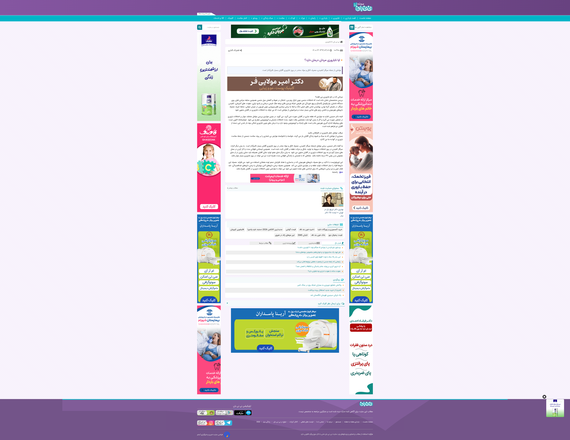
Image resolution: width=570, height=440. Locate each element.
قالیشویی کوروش (237, 229)
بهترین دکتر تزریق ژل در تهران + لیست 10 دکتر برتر (333, 212)
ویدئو (255, 18)
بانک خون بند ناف (318, 235)
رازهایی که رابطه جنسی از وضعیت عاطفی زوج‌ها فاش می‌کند (319, 261)
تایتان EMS (303, 235)
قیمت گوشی (291, 229)
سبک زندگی (268, 18)
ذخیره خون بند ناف (306, 229)
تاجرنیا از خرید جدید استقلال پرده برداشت (324, 290)
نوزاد (303, 18)
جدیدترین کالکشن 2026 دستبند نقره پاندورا (264, 229)
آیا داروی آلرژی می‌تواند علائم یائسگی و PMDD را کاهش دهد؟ (318, 266)
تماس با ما (320, 421)
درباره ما (329, 421)
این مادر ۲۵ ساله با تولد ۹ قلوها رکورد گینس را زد (324, 257)
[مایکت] (243, 412)
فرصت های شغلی (307, 421)
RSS (258, 421)
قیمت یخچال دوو (335, 235)
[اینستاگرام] (205, 425)
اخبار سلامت (242, 18)
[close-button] (544, 397)
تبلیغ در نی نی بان (279, 421)
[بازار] (206, 412)
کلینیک (230, 18)
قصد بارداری (350, 18)
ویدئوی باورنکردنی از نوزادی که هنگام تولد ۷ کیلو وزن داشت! (319, 247)
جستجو (338, 421)
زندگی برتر (266, 421)
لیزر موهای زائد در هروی (284, 235)
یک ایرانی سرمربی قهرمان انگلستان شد (325, 295)
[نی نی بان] (363, 7)
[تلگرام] (223, 425)
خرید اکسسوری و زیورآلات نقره (330, 229)
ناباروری (336, 18)
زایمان (313, 18)
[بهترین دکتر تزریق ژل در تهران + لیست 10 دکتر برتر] (332, 200)
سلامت (282, 18)
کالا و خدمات (218, 18)
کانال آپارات (293, 421)
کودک (292, 18)
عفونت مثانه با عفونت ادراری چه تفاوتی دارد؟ (324, 271)
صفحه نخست (365, 18)
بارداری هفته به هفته (352, 421)
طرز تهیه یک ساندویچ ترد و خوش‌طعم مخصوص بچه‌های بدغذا (318, 252)
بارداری (324, 18)
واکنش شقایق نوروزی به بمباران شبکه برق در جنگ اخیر (319, 285)
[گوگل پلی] (224, 412)
